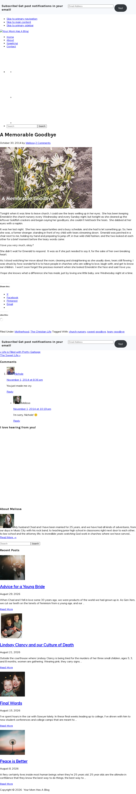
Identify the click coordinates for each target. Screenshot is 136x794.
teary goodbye (116, 331)
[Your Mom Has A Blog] (14, 31)
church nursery (77, 331)
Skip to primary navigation (22, 18)
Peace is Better (14, 761)
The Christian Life (40, 331)
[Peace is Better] (12, 753)
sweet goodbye (96, 331)
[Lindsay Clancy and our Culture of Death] (12, 637)
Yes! (120, 8)
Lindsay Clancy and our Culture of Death (37, 644)
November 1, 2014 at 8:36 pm (25, 379)
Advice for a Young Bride (22, 586)
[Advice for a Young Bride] (12, 579)
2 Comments (43, 142)
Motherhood (22, 331)
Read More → (8, 537)
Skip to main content (19, 22)
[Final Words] (12, 695)
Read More (6, 609)
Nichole (19, 373)
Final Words (11, 702)
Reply (10, 391)
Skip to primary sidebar (20, 25)
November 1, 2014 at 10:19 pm (32, 408)
